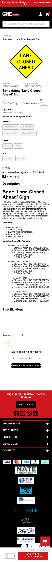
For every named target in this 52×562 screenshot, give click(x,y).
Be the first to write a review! (26, 365)
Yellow (18, 146)
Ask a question (44, 103)
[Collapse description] (48, 184)
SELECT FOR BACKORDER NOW (33, 556)
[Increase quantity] (14, 556)
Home (5, 36)
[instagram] (29, 413)
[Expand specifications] (48, 310)
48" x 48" (21, 159)
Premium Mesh (10, 133)
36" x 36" (8, 159)
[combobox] (26, 24)
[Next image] (43, 61)
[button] (26, 184)
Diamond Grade (10, 127)
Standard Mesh (28, 133)
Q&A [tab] (20, 335)
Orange (7, 146)
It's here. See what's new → (16, 2)
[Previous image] (8, 61)
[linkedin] (36, 413)
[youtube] (22, 413)
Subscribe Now (26, 405)
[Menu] (34, 14)
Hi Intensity (27, 127)
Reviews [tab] (7, 335)
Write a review (30, 103)
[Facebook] (16, 413)
